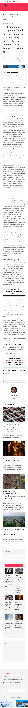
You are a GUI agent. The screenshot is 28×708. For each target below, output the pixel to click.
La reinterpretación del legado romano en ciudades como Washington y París (9, 627)
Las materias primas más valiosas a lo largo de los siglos (8, 606)
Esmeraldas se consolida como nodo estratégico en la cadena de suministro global (14, 531)
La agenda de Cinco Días (13, 78)
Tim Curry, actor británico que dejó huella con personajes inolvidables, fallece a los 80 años (9, 581)
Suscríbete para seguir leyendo (14, 82)
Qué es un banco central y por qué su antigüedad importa (19, 606)
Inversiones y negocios (8, 23)
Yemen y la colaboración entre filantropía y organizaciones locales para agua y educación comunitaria (19, 583)
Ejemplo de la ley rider (12, 75)
